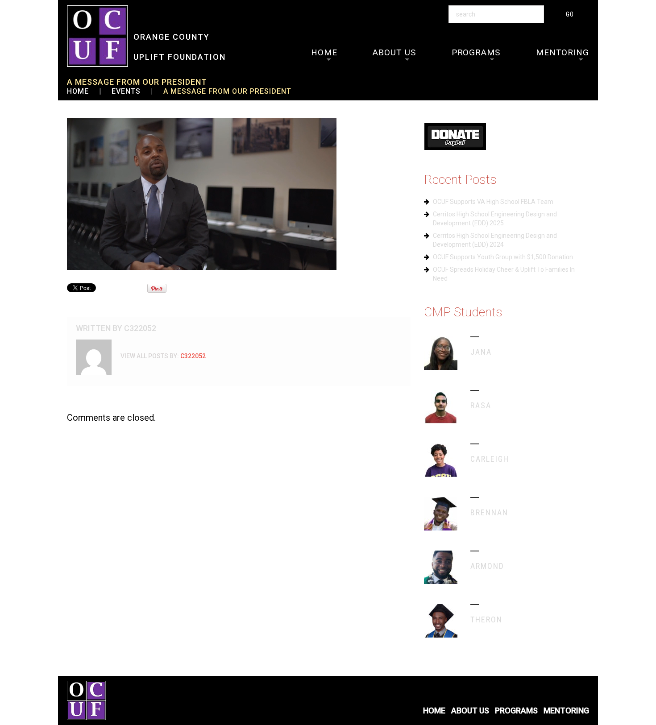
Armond (487, 566)
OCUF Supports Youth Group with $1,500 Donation (503, 257)
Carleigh (489, 459)
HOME (324, 52)
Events (126, 91)
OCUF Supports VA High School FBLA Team (493, 201)
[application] (201, 194)
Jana (481, 351)
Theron (486, 619)
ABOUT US (394, 52)
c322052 (140, 328)
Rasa (480, 405)
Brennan (489, 512)
